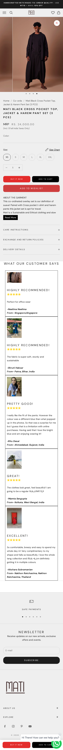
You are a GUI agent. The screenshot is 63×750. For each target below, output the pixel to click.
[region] (31, 605)
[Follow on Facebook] (4, 726)
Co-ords (17, 100)
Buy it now (17, 179)
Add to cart (46, 179)
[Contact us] (56, 743)
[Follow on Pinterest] (21, 726)
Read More (10, 217)
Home (6, 100)
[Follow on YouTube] (30, 726)
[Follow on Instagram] (13, 726)
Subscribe (31, 660)
